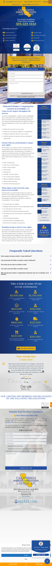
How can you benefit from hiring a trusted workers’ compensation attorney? (26, 60)
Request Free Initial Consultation (44, 233)
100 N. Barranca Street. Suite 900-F (26, 489)
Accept (26, 555)
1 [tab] (24, 382)
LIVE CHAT (13, 564)
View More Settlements (27, 348)
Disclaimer (30, 93)
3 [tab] (27, 382)
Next (43, 371)
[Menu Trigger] (50, 2)
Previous (9, 371)
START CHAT (40, 555)
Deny (26, 559)
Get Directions (26, 496)
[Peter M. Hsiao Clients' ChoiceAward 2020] (16, 51)
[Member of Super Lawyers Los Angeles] (38, 408)
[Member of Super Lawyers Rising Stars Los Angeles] (46, 408)
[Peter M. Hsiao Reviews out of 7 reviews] (27, 51)
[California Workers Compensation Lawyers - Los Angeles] (26, 11)
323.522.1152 (26, 24)
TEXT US (39, 564)
